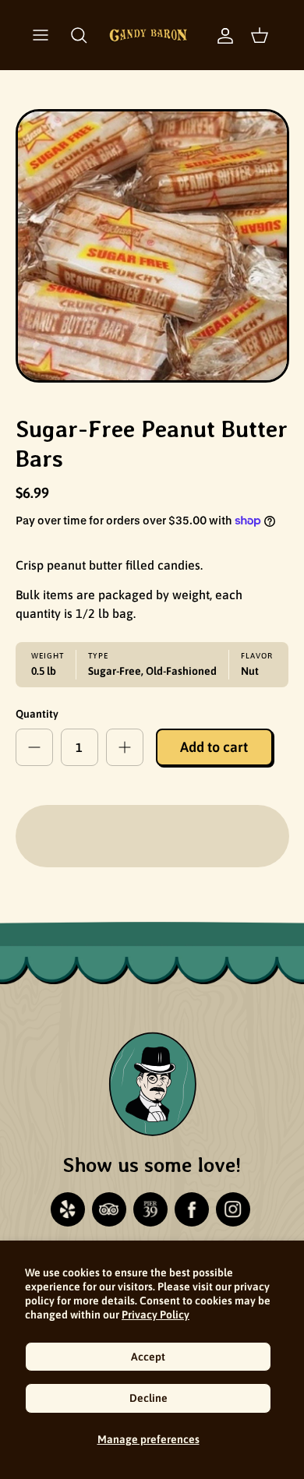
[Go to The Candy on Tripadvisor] (109, 1209)
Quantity (37, 714)
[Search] (79, 35)
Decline (148, 1398)
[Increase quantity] (124, 747)
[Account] (217, 35)
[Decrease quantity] (34, 747)
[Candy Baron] (148, 35)
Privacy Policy (155, 1314)
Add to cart (214, 747)
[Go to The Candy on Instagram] (233, 1209)
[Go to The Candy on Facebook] (192, 1209)
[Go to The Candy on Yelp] (68, 1209)
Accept (148, 1356)
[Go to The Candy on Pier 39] (150, 1209)
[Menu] (40, 35)
